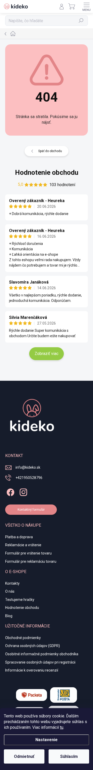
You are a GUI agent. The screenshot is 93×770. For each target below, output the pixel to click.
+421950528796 (29, 478)
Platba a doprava (19, 537)
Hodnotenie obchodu (46, 172)
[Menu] (86, 6)
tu (61, 727)
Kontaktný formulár (31, 509)
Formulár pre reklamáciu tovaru (30, 561)
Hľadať (81, 20)
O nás (9, 591)
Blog (8, 616)
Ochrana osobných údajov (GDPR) (32, 646)
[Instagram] (22, 491)
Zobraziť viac (46, 353)
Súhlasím (69, 756)
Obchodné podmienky (23, 638)
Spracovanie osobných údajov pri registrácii (40, 662)
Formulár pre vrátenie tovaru (28, 553)
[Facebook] (9, 491)
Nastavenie (46, 739)
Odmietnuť (24, 756)
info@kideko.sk (28, 467)
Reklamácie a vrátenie (23, 545)
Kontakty (12, 583)
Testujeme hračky (19, 600)
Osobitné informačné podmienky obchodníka (41, 654)
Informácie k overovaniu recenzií (31, 670)
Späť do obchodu (50, 151)
